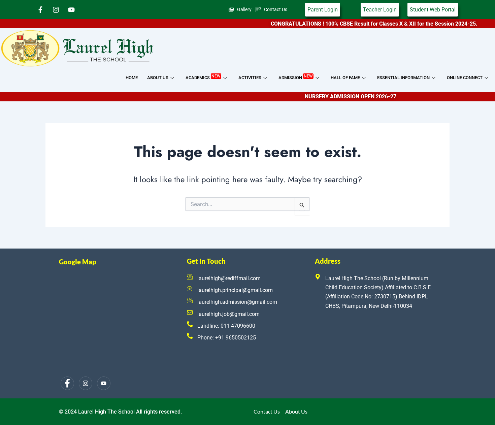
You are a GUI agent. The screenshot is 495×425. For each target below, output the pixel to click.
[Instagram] (85, 383)
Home (132, 77)
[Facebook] (67, 383)
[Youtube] (103, 383)
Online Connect (465, 77)
